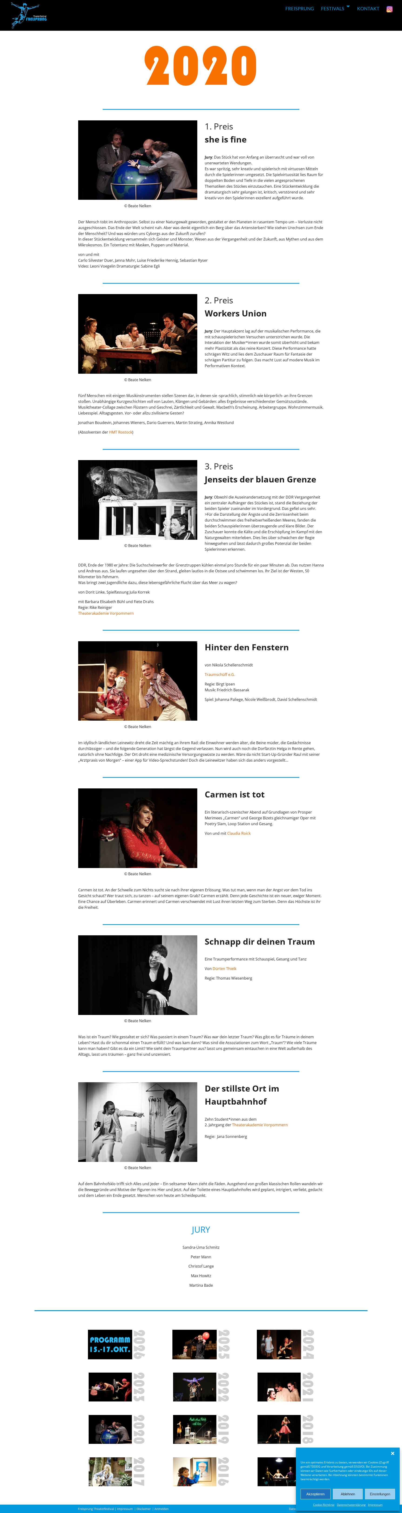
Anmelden (162, 1509)
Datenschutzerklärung (351, 1505)
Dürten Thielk (224, 968)
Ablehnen (348, 1494)
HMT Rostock (120, 432)
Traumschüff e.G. (220, 674)
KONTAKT (368, 8)
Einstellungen (380, 1494)
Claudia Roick (239, 833)
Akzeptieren (315, 1494)
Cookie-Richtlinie (324, 1505)
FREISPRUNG (299, 8)
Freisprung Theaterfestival (96, 1509)
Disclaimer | (145, 1509)
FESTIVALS (332, 8)
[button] (392, 1453)
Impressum (375, 1505)
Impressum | (127, 1509)
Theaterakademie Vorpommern (106, 613)
